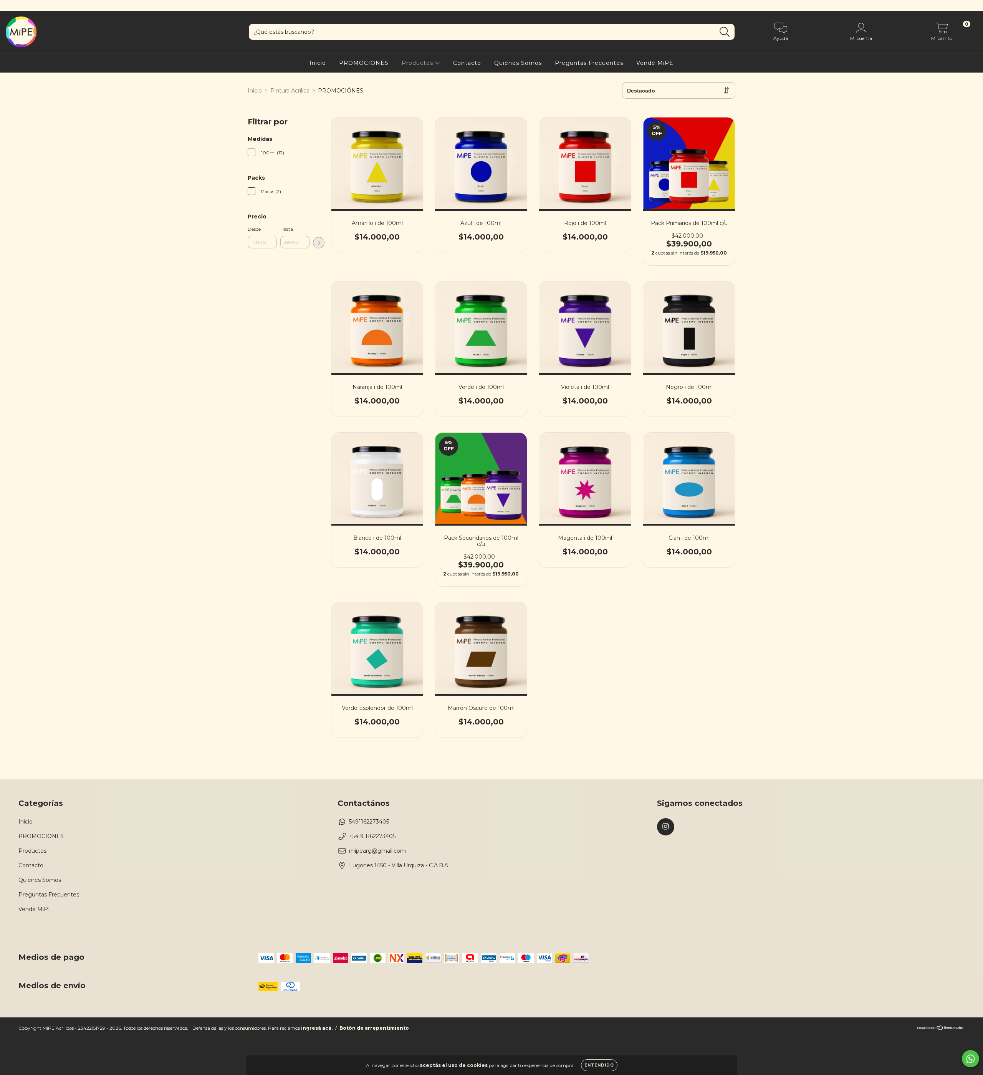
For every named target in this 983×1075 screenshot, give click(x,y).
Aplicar (318, 242)
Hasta (286, 229)
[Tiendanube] (941, 1029)
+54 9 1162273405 (372, 836)
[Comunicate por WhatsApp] (970, 1058)
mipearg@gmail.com (377, 850)
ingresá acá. (317, 1028)
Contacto (467, 63)
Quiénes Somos (518, 63)
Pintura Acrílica (289, 90)
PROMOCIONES (364, 63)
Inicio (317, 63)
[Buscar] (725, 32)
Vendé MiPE (655, 63)
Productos (418, 63)
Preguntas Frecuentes (589, 63)
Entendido (599, 1065)
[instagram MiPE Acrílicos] (11, 5)
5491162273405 (369, 821)
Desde (254, 229)
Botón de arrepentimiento (374, 1028)
